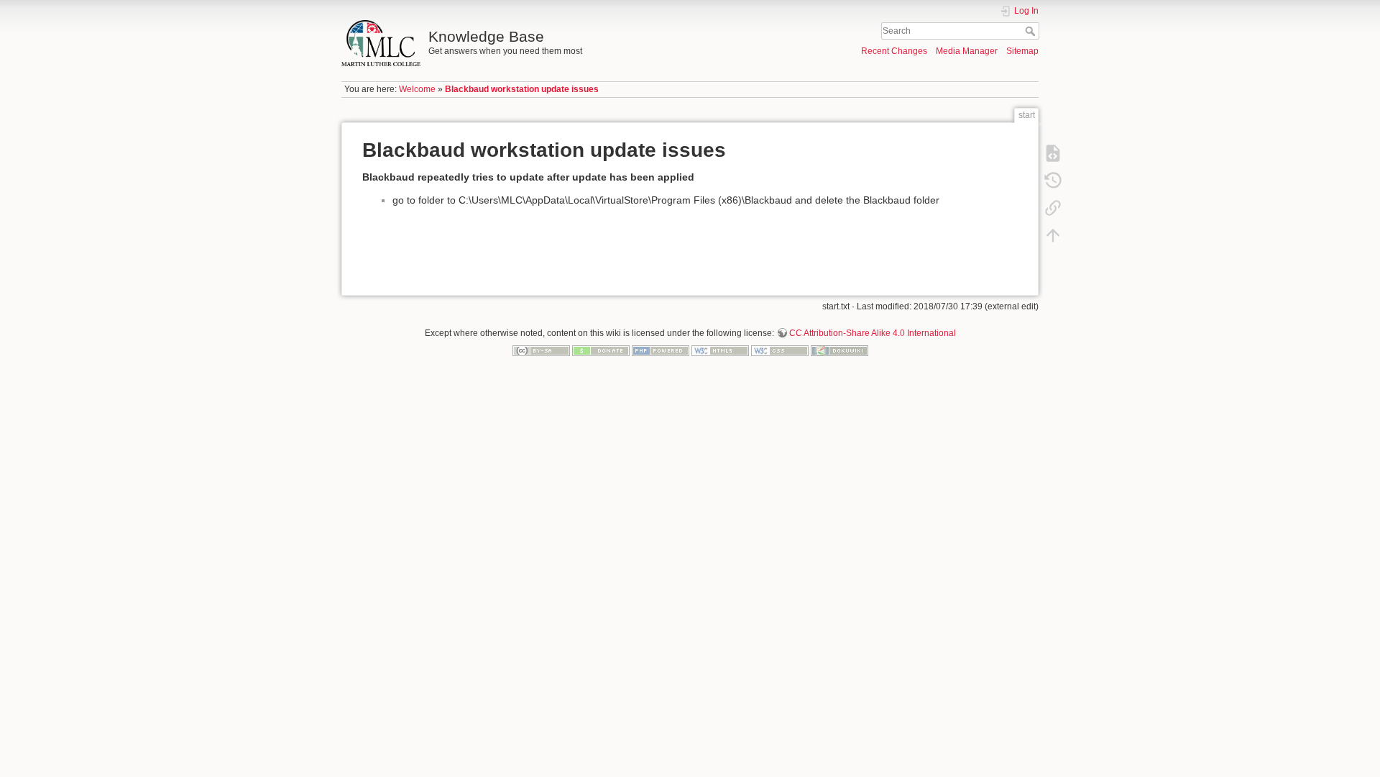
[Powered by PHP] (660, 350)
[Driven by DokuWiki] (839, 350)
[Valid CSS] (780, 350)
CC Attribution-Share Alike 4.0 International (872, 333)
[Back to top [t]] (1053, 234)
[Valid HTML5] (720, 350)
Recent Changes (894, 51)
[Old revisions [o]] (1053, 180)
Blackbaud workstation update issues (522, 89)
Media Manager (967, 51)
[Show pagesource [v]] (1053, 152)
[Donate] (601, 350)
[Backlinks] (1053, 207)
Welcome (417, 89)
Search (1032, 31)
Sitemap (1022, 51)
